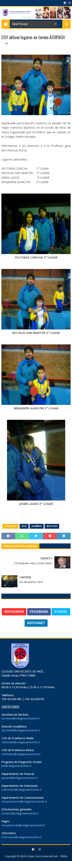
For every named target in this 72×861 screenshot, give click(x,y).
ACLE (24, 526)
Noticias (52, 526)
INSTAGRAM (14, 611)
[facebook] (65, 3)
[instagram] (69, 3)
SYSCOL (61, 611)
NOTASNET (36, 623)
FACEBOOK (39, 611)
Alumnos (37, 526)
